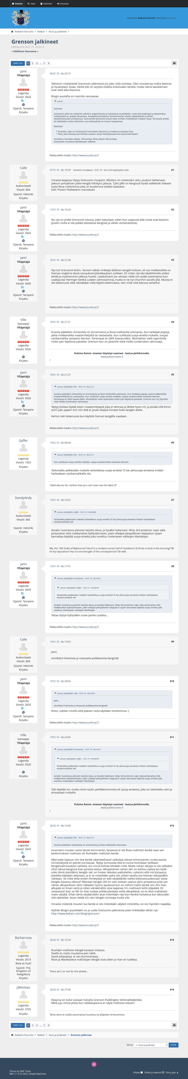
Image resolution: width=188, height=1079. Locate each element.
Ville (23, 320)
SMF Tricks (25, 1071)
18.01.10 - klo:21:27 (60, 374)
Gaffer (23, 440)
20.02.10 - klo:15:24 (60, 939)
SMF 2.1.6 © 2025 (18, 1073)
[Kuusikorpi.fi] (23, 104)
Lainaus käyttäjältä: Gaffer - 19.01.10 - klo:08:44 (76, 512)
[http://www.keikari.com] (23, 357)
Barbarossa (23, 938)
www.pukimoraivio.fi (112, 356)
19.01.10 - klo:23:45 (60, 737)
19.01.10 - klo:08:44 (60, 442)
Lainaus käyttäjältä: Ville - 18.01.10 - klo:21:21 (75, 386)
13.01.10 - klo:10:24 (60, 209)
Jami (23, 71)
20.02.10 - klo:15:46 (60, 989)
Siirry (129, 1045)
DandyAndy (23, 498)
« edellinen (17, 51)
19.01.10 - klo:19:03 (60, 641)
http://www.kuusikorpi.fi (85, 155)
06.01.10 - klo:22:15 (60, 73)
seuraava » (31, 51)
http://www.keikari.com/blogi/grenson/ (75, 913)
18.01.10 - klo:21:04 (60, 260)
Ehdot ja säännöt (153, 1072)
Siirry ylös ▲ (172, 1072)
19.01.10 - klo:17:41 (60, 566)
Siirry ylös (18, 1025)
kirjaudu (172, 18)
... (41, 63)
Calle (23, 168)
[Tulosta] (174, 63)
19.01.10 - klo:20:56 (60, 681)
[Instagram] (94, 1064)
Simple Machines (37, 1073)
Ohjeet (137, 1072)
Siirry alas (18, 63)
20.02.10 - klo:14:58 (60, 825)
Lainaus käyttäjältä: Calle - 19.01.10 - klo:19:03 (76, 693)
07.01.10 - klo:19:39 (60, 170)
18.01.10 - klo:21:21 (60, 321)
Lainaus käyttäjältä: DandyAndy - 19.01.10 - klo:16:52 (79, 578)
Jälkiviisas (23, 987)
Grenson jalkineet (34, 41)
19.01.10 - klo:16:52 (60, 500)
